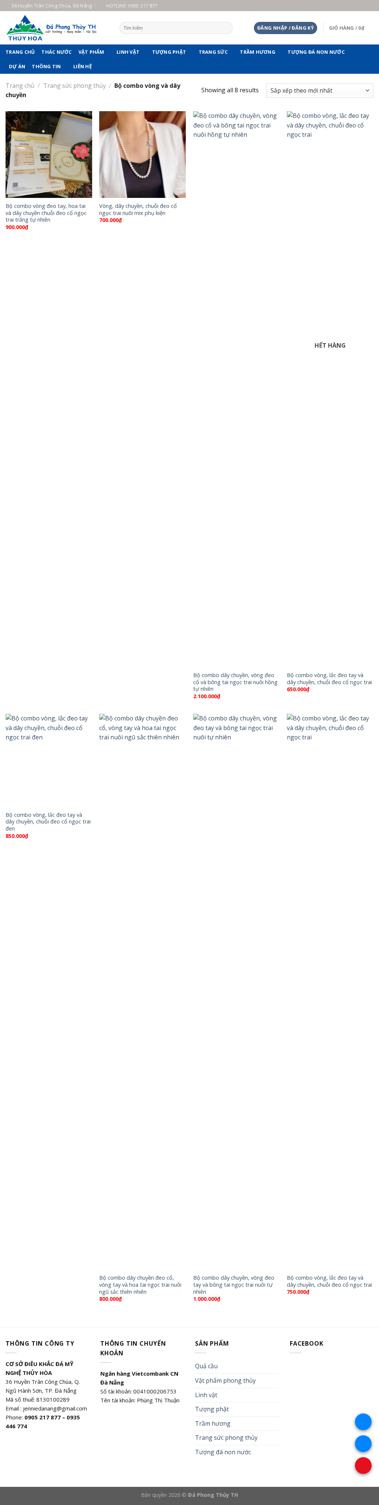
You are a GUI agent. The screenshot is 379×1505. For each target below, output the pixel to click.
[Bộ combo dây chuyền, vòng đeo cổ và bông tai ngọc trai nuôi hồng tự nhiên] (236, 389)
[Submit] (225, 28)
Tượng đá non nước (316, 52)
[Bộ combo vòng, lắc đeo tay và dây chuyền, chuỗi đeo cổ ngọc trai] (330, 389)
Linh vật (128, 52)
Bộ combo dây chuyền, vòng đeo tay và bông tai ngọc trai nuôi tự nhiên (233, 1284)
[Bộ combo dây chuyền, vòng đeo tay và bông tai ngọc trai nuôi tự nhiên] (236, 992)
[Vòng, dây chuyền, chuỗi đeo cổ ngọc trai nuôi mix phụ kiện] (142, 154)
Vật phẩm (91, 52)
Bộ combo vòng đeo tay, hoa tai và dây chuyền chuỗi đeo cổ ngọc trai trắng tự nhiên (46, 213)
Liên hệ (82, 66)
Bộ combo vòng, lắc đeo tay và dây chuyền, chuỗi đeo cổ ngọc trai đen (48, 822)
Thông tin (46, 66)
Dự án (17, 66)
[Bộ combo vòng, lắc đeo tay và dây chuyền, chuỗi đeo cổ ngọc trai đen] (49, 760)
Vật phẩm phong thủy (225, 1380)
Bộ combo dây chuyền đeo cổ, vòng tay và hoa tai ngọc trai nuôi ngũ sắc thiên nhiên (140, 1284)
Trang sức (213, 52)
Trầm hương (257, 52)
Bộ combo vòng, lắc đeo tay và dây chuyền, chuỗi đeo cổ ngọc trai (329, 679)
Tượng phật (169, 52)
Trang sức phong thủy (74, 86)
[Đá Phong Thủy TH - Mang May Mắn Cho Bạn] (57, 27)
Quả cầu (206, 1366)
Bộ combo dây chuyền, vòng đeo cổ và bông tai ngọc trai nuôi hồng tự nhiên (235, 682)
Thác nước (56, 52)
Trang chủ (20, 52)
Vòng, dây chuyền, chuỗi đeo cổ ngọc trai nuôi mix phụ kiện (138, 209)
